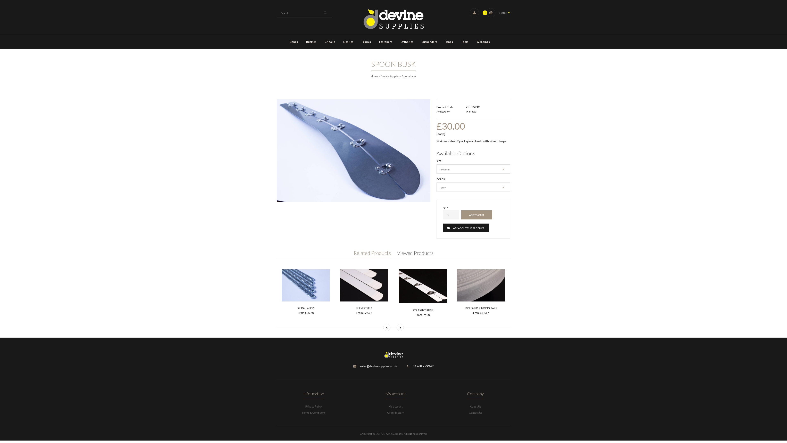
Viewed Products (415, 253)
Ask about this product (468, 228)
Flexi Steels (364, 308)
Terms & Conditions (313, 412)
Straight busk (423, 310)
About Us (475, 406)
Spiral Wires (306, 308)
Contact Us (475, 412)
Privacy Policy (313, 406)
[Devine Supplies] (394, 28)
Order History (395, 412)
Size (439, 161)
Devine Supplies (390, 76)
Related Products (372, 253)
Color (441, 179)
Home (374, 76)
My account (396, 406)
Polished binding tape (481, 308)
